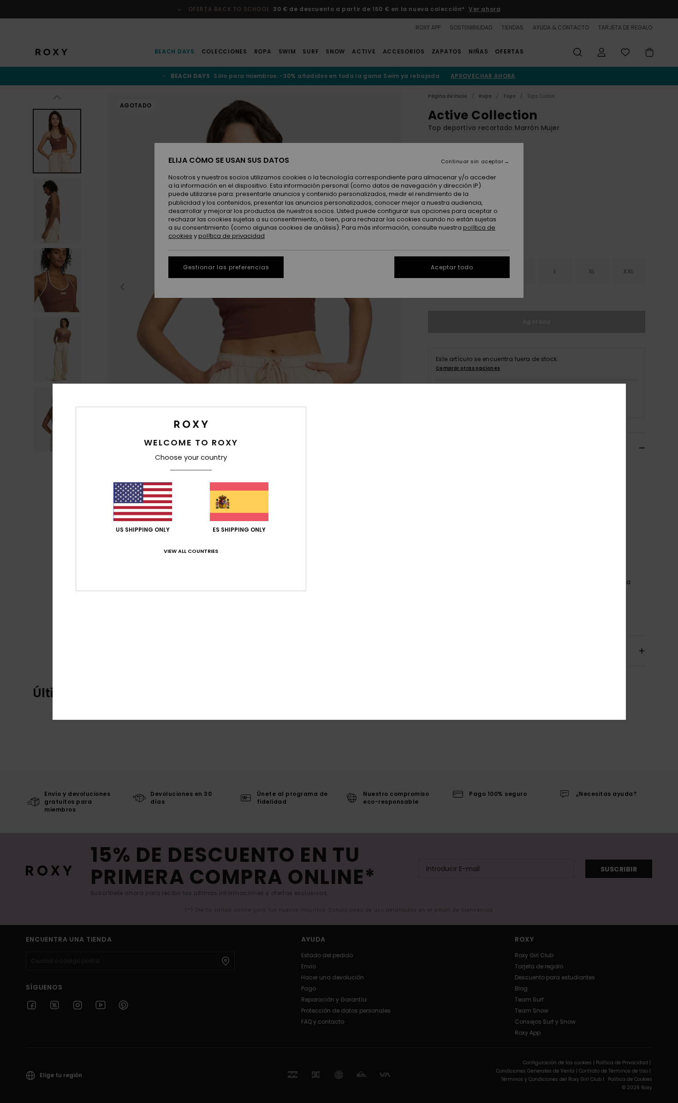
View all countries (191, 551)
